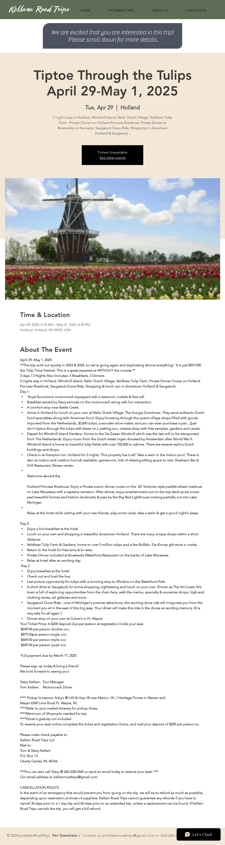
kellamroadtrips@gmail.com (130, 835)
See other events (113, 158)
